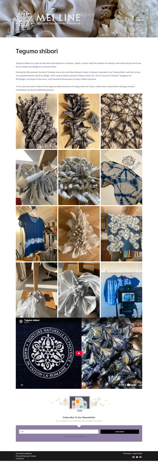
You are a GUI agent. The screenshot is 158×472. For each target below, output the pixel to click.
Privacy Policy (89, 436)
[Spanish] (140, 457)
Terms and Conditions (24, 453)
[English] (133, 457)
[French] (137, 457)
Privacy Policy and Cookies (26, 456)
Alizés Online (137, 453)
